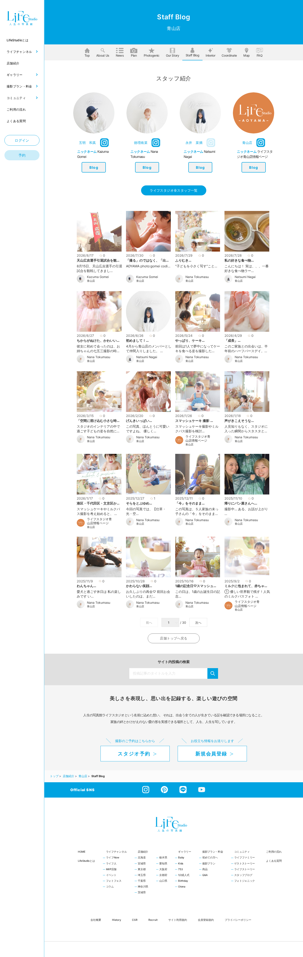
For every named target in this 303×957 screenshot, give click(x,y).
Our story (172, 55)
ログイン (22, 140)
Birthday (183, 881)
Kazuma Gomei (98, 277)
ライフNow (112, 857)
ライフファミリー (244, 857)
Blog (93, 167)
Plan (134, 55)
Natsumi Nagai (245, 277)
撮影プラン (208, 863)
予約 (22, 155)
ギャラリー (184, 851)
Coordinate (229, 55)
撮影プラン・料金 (212, 851)
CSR (135, 919)
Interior (210, 55)
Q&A (205, 875)
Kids (180, 863)
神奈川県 (143, 887)
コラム (110, 887)
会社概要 (96, 919)
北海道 (142, 857)
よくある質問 (273, 860)
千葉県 (142, 881)
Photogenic (151, 55)
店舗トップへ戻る (173, 638)
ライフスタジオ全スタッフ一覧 (173, 190)
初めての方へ (210, 857)
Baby (181, 857)
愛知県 (163, 863)
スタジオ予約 (134, 753)
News (120, 55)
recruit (152, 919)
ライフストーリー (244, 869)
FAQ (260, 55)
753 (180, 869)
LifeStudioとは (86, 860)
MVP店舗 (111, 869)
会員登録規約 (206, 919)
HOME (81, 851)
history (116, 919)
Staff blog (192, 55)
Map (246, 55)
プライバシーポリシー (238, 919)
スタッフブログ (243, 875)
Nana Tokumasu (197, 277)
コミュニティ (242, 851)
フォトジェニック (244, 881)
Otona (181, 887)
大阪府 (163, 869)
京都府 (163, 875)
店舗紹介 (143, 851)
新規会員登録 (211, 753)
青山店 (91, 280)
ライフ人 (111, 863)
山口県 (163, 881)
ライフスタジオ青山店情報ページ (197, 439)
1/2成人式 (183, 875)
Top (87, 55)
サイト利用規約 (177, 919)
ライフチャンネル (116, 851)
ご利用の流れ (273, 851)
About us (102, 55)
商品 (204, 869)
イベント (111, 875)
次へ (198, 622)
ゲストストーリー (244, 863)
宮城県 (142, 863)
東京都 (142, 869)
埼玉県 (142, 875)
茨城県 (142, 892)
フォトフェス (114, 881)
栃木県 (163, 857)
